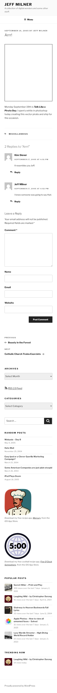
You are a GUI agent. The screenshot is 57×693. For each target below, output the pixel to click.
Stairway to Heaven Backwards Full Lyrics (31, 608)
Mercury (37, 518)
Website (9, 302)
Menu (30, 19)
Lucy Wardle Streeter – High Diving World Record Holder (31, 634)
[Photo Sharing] (28, 72)
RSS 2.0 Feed (15, 388)
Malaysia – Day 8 (13, 439)
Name (8, 271)
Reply (17, 172)
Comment (11, 230)
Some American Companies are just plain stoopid (28, 467)
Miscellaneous (18, 134)
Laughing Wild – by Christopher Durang (33, 596)
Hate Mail (9, 448)
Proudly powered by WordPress (20, 685)
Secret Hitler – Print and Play (28, 585)
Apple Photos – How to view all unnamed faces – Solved (29, 620)
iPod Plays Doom (13, 476)
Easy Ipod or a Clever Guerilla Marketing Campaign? (24, 457)
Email (8, 287)
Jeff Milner (18, 4)
